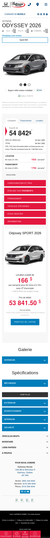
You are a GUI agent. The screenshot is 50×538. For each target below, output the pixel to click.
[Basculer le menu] (45, 4)
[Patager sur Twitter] (40, 14)
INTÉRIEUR (9, 419)
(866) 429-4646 (28, 480)
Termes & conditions (8, 520)
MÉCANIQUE (10, 383)
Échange (17, 536)
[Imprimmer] (46, 14)
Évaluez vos (20, 191)
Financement (15, 199)
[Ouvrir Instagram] (22, 500)
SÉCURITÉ (9, 428)
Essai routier (15, 214)
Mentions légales (11, 174)
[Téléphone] (29, 4)
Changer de (14, 14)
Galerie (29, 96)
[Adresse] (37, 4)
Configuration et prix (20, 183)
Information (14, 222)
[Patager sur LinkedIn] (43, 14)
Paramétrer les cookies (28, 523)
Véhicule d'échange (18, 206)
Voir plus (25, 395)
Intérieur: (9, 360)
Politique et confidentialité (25, 520)
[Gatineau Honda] (13, 4)
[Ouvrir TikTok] (27, 500)
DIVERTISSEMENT (13, 411)
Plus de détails (25, 310)
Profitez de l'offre (25, 322)
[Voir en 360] (39, 90)
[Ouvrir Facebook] (17, 500)
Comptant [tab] (11, 121)
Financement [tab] (25, 121)
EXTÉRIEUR (9, 403)
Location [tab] (39, 121)
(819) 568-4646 (29, 483)
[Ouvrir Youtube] (33, 500)
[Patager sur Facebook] (38, 14)
